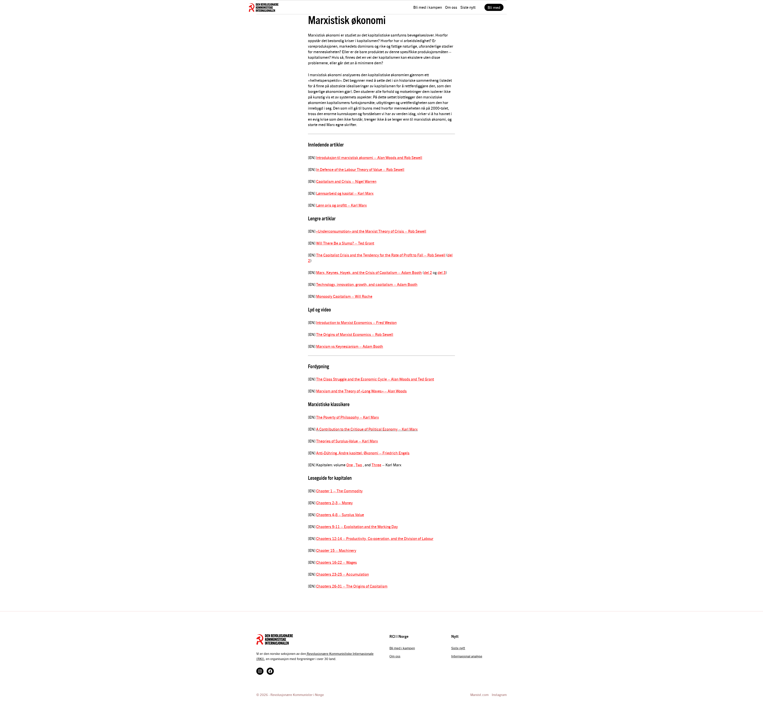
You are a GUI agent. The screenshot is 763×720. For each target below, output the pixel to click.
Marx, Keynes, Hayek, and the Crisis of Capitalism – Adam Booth (369, 272)
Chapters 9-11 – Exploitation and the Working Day (357, 526)
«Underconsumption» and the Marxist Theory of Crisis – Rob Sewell (371, 231)
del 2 (428, 272)
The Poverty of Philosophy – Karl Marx (347, 417)
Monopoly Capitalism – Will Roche (344, 296)
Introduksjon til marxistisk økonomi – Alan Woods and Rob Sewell (369, 157)
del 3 (442, 272)
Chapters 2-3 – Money (334, 502)
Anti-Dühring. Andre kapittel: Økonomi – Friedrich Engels (363, 452)
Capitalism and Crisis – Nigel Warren (346, 181)
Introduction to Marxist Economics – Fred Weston (356, 322)
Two (358, 464)
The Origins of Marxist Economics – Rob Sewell (354, 334)
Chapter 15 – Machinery (336, 550)
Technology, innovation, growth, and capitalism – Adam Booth (366, 284)
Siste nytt (458, 648)
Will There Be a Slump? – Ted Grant (345, 243)
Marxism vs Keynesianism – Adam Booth (349, 346)
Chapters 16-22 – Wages (336, 562)
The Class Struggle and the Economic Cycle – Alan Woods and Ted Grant (375, 379)
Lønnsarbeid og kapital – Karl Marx (345, 193)
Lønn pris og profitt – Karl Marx (341, 205)
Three (376, 464)
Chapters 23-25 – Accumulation (342, 574)
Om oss (394, 656)
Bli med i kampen (402, 648)
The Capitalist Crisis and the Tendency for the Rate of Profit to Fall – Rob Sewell (380, 255)
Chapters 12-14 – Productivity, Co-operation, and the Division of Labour (374, 538)
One (349, 464)
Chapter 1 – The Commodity (339, 490)
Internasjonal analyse (466, 656)
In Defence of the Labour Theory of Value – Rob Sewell (360, 169)
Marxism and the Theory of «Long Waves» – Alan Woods (361, 390)
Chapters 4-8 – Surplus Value (340, 514)
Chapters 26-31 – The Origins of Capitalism (351, 586)
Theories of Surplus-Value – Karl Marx (347, 441)
